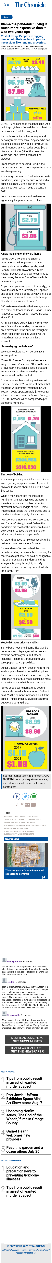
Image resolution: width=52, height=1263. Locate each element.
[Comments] (33, 796)
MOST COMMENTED (11, 1160)
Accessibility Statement (26, 1252)
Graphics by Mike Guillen (30, 46)
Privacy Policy (42, 1250)
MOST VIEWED (8, 1071)
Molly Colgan (7, 49)
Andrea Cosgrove (9, 46)
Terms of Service (28, 1250)
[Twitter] (25, 796)
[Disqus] (26, 918)
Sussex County (22, 49)
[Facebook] (16, 796)
